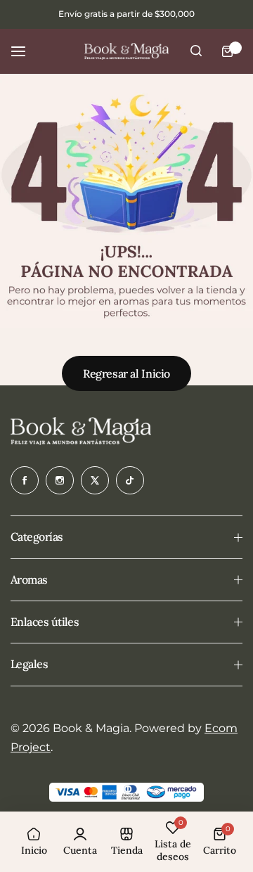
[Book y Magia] (126, 51)
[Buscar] (196, 51)
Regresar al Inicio (126, 373)
